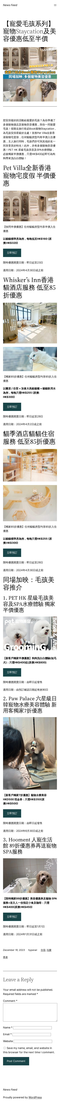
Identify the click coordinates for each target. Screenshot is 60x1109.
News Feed (10, 5)
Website (8, 1041)
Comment (10, 1000)
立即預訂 (12, 252)
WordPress (35, 1097)
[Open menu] (55, 5)
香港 (5, 957)
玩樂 (49, 950)
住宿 (43, 950)
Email (7, 1034)
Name (7, 1027)
